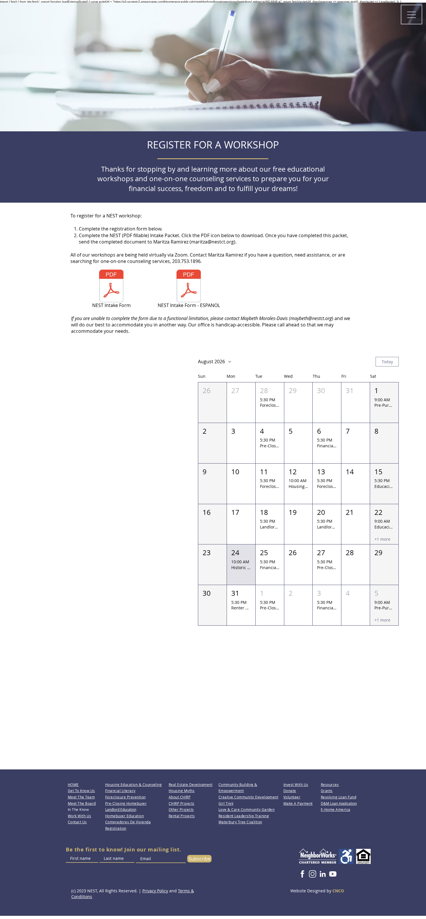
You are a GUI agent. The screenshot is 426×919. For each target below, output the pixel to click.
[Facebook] (302, 874)
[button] (212, 402)
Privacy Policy (155, 890)
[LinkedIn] (322, 874)
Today (387, 361)
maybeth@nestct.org (311, 318)
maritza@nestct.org (212, 242)
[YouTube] (332, 874)
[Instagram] (312, 874)
